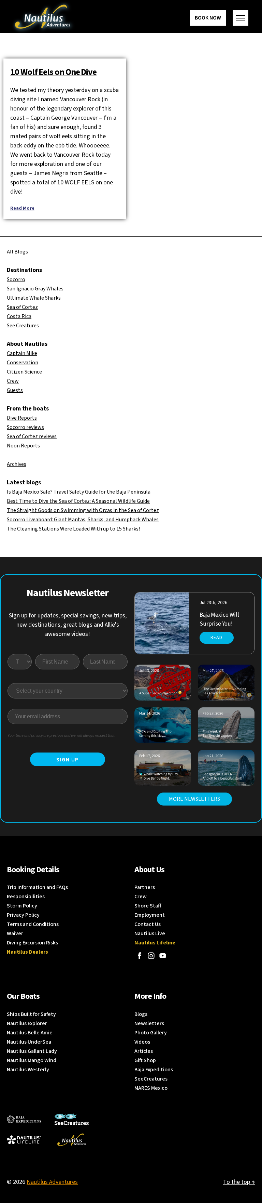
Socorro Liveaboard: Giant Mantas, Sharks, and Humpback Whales (83, 519)
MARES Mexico (151, 1088)
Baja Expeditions (153, 1069)
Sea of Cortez (22, 307)
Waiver (15, 933)
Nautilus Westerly (28, 1069)
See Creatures (23, 325)
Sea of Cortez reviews (32, 436)
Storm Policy (22, 906)
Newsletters (149, 1023)
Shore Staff (147, 906)
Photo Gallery (150, 1032)
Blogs (140, 1014)
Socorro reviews (25, 427)
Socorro (16, 279)
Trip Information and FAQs (37, 887)
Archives (16, 464)
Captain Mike (22, 353)
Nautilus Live (149, 933)
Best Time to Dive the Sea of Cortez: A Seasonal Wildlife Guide (78, 501)
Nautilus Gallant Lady (32, 1051)
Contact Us (147, 924)
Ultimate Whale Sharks (34, 298)
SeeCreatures (151, 1079)
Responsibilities (26, 896)
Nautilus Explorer (27, 1023)
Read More (22, 208)
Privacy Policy (23, 915)
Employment (149, 915)
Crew (13, 381)
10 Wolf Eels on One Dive (53, 72)
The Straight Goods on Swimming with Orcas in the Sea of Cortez (83, 510)
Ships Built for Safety (31, 1014)
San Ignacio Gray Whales (35, 288)
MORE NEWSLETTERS (194, 799)
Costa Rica (19, 316)
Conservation (22, 362)
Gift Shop (145, 1060)
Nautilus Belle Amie (30, 1032)
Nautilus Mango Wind (31, 1060)
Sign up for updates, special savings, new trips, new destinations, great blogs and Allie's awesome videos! (68, 624)
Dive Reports (22, 418)
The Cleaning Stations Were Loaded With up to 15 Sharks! (73, 529)
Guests (15, 390)
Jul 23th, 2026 (213, 602)
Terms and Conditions (33, 924)
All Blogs (17, 252)
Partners (144, 887)
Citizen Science (24, 372)
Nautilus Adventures (52, 1182)
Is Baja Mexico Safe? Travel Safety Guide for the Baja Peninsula (78, 492)
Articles (143, 1051)
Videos (142, 1042)
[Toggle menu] (240, 18)
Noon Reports (23, 445)
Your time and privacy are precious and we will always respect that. (62, 735)
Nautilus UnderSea (29, 1042)
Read (216, 637)
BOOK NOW (208, 18)
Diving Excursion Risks (32, 942)
